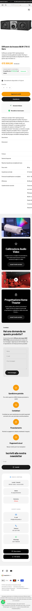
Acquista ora (16, 99)
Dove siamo (17, 551)
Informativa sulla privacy (18, 586)
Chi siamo (17, 556)
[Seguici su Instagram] (7, 571)
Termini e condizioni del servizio (8, 588)
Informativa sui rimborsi (7, 586)
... (15, 58)
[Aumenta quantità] (10, 87)
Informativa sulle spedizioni (22, 588)
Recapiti (12, 590)
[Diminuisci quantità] (4, 87)
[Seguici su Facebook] (3, 571)
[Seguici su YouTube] (11, 571)
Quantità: (4, 84)
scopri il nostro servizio (16, 264)
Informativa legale (5, 590)
